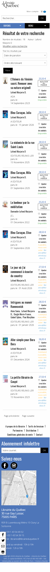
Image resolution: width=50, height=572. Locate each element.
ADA (13, 96)
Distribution (31, 430)
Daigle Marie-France (22, 314)
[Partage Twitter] (3, 540)
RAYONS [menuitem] (7, 25)
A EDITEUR (16, 121)
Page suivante (28, 416)
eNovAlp (44, 561)
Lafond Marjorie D (18, 151)
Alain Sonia (15, 311)
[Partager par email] (3, 545)
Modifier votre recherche (15, 46)
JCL (12, 215)
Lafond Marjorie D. (18, 92)
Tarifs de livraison (36, 426)
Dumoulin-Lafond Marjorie (22, 211)
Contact (39, 434)
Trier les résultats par (12, 51)
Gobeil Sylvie (16, 317)
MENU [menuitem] (30, 25)
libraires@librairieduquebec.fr (42, 254)
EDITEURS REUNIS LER (22, 155)
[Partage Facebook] (3, 534)
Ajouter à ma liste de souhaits (42, 93)
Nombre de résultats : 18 (14, 39)
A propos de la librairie (15, 426)
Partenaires (18, 430)
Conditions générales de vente (20, 434)
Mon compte (33, 12)
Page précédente (11, 416)
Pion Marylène (28, 317)
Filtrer (7, 70)
